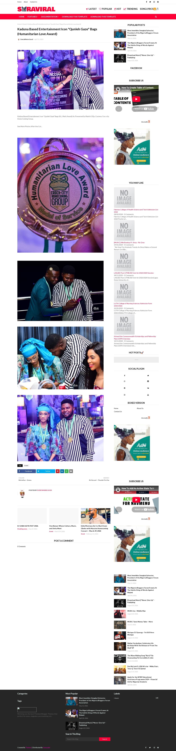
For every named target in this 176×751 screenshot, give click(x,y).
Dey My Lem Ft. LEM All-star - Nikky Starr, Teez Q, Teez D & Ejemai (142, 667)
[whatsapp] (124, 381)
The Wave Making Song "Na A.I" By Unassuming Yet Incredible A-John (140, 657)
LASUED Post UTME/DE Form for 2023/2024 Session (134, 273)
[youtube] (148, 394)
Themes (28, 747)
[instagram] (154, 2)
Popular (107, 9)
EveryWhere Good (26, 39)
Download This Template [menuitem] (74, 17)
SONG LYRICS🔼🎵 (149, 9)
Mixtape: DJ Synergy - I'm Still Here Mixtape (140, 634)
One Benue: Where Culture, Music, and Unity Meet (62, 527)
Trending (132, 9)
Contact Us (33, 2)
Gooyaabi (46, 747)
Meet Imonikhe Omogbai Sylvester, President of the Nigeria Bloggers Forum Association (142, 33)
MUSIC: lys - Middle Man (136, 611)
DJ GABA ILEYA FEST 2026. (27, 526)
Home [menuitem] (21, 17)
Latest (93, 9)
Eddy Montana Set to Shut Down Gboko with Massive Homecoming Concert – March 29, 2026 (94, 528)
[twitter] (150, 2)
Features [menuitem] (32, 17)
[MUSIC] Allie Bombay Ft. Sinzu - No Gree (129, 242)
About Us (140, 408)
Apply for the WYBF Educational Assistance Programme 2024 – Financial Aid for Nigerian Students (142, 679)
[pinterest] (158, 2)
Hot (118, 9)
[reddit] (148, 381)
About (26, 2)
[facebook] (146, 2)
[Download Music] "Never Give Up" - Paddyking (140, 56)
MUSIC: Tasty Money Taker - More (140, 622)
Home (19, 2)
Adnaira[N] (144, 122)
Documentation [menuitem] (49, 17)
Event (25, 24)
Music (136, 698)
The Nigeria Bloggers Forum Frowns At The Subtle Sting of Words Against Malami (142, 45)
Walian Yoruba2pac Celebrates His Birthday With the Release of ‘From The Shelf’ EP (142, 645)
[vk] (148, 388)
